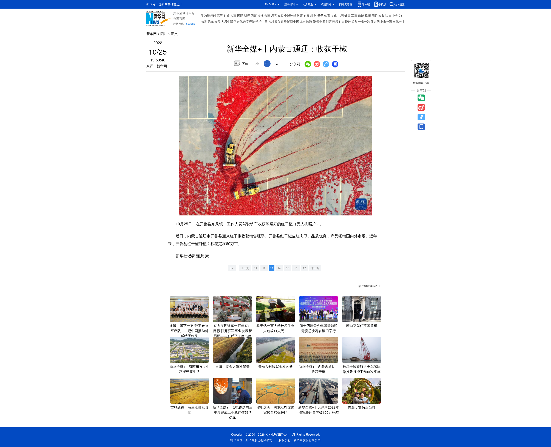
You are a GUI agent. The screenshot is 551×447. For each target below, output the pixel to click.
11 (255, 268)
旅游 (309, 21)
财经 (247, 15)
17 (304, 268)
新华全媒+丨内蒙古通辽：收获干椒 (319, 369)
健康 (347, 15)
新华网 (151, 33)
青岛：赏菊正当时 (361, 407)
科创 (313, 15)
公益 (355, 21)
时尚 (342, 21)
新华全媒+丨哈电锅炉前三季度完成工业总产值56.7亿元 (232, 412)
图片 (375, 15)
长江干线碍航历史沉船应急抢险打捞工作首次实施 (362, 369)
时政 (227, 15)
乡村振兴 (274, 21)
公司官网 (179, 18)
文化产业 (399, 21)
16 (295, 268)
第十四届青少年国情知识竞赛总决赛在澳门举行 (318, 328)
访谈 (361, 15)
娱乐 (335, 21)
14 (279, 268)
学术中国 (261, 21)
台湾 (267, 15)
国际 (240, 15)
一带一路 (364, 21)
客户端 (366, 4)
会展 (322, 21)
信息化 (238, 21)
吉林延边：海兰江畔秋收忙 (189, 410)
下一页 (315, 268)
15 (287, 268)
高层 (220, 15)
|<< (232, 268)
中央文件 (398, 15)
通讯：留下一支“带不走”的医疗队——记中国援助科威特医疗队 (189, 330)
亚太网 (375, 21)
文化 (334, 15)
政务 (381, 15)
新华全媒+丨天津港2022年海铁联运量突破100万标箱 (318, 410)
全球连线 (290, 15)
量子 (320, 15)
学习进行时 (208, 15)
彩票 (329, 21)
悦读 (348, 21)
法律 (388, 15)
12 (264, 268)
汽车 (211, 21)
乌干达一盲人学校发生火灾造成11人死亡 (275, 328)
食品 (218, 21)
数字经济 (249, 21)
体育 (327, 15)
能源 (316, 21)
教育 (300, 15)
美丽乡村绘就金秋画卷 (275, 366)
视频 (368, 15)
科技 (307, 15)
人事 (233, 15)
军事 (354, 15)
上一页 (245, 268)
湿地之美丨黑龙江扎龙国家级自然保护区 (275, 410)
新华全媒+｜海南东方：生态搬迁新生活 (189, 369)
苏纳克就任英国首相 (361, 325)
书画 (341, 15)
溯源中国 (293, 21)
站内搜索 (399, 4)
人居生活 (227, 21)
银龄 (284, 21)
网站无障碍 (345, 4)
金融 (204, 21)
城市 (303, 21)
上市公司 (386, 21)
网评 (254, 15)
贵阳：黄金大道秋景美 (232, 366)
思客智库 (277, 15)
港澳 (261, 15)
